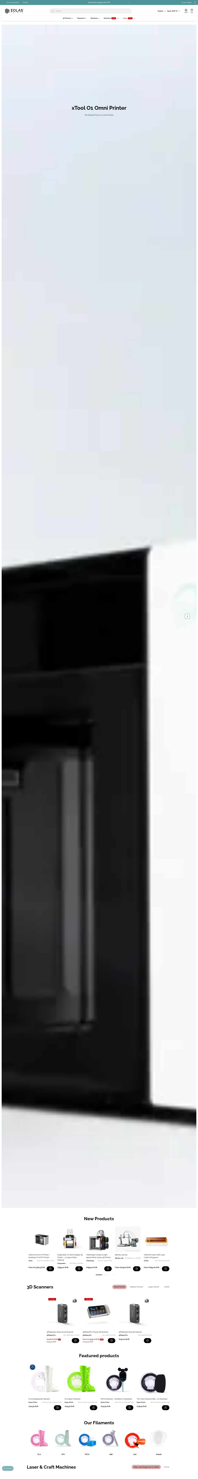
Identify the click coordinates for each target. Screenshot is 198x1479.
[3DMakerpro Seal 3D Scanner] (135, 1312)
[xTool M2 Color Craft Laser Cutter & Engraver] (156, 1239)
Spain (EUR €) (172, 11)
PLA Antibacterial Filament (39, 1399)
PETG (87, 1454)
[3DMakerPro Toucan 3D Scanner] (99, 1312)
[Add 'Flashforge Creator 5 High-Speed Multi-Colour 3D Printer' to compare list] (107, 1230)
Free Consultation (13, 2)
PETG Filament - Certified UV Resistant (116, 1399)
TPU (63, 1454)
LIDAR (167, 1287)
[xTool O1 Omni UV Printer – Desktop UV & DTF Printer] (41, 1239)
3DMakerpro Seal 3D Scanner (130, 1332)
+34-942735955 (186, 2)
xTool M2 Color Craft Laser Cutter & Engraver (154, 1256)
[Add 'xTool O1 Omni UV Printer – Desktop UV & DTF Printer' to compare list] (50, 1230)
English (160, 11)
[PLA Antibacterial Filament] (45, 1379)
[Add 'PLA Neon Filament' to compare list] (93, 1367)
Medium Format (137, 1287)
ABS (111, 1454)
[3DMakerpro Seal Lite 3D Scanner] (63, 1312)
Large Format (154, 1287)
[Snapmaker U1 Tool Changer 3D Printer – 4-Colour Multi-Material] (70, 1239)
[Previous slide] (69, 2)
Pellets (159, 1454)
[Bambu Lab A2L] (128, 1239)
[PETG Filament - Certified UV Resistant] (117, 1379)
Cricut (167, 1467)
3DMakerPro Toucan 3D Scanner (95, 1332)
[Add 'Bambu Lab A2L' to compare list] (136, 1230)
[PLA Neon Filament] (81, 1379)
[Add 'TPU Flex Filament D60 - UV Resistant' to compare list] (165, 1367)
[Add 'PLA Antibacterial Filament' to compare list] (57, 1367)
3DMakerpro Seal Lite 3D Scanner (60, 1332)
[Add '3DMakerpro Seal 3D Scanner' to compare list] (147, 1300)
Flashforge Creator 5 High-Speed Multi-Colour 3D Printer (98, 1256)
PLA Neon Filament (72, 1399)
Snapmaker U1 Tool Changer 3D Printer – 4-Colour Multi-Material (70, 1257)
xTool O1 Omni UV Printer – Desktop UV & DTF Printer (39, 1256)
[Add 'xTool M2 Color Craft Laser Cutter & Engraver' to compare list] (165, 1230)
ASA (135, 1454)
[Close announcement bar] (195, 2)
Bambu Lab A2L (121, 1255)
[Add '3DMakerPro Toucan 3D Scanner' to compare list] (111, 1300)
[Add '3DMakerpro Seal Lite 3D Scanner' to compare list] (75, 1300)
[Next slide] (128, 2)
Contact (25, 2)
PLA (39, 1454)
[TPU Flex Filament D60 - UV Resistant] (153, 1379)
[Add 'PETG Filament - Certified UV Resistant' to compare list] (129, 1367)
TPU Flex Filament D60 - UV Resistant (152, 1399)
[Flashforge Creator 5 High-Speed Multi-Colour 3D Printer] (99, 1239)
